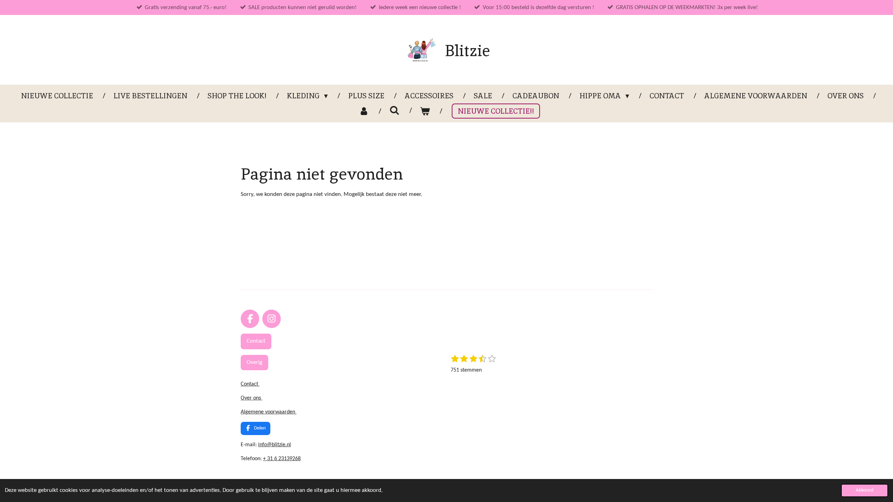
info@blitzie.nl (274, 445)
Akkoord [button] (864, 490)
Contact (250, 384)
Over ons (251, 398)
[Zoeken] (394, 110)
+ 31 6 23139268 (282, 459)
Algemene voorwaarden (269, 412)
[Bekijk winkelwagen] (425, 111)
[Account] (364, 111)
